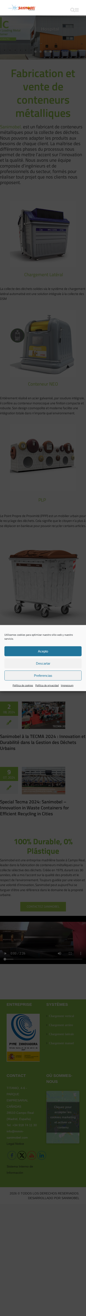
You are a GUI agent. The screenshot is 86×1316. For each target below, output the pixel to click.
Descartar (43, 663)
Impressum (67, 685)
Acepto (43, 651)
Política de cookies (23, 685)
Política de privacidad (47, 685)
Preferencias (43, 675)
